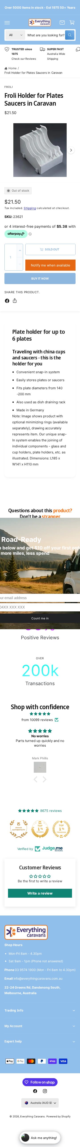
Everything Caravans (32, 1116)
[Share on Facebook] (7, 300)
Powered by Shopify (58, 1116)
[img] (40, 714)
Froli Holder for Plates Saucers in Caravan (33, 72)
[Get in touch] (62, 22)
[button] (7, 22)
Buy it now (39, 278)
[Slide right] (70, 150)
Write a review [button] (40, 893)
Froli (8, 86)
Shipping (30, 208)
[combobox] (51, 35)
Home (12, 68)
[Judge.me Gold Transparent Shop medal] (61, 829)
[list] (40, 54)
